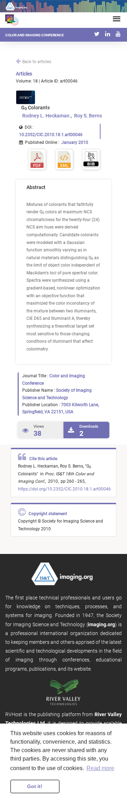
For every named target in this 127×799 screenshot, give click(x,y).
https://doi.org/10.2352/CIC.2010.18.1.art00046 (64, 489)
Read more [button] (100, 768)
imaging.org (101, 624)
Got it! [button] (34, 786)
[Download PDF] (37, 159)
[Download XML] (64, 159)
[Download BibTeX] (91, 159)
